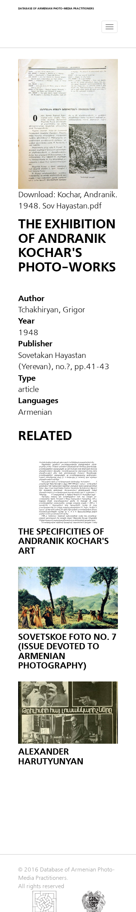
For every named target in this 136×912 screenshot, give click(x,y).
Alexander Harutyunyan (50, 757)
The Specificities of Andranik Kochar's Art (63, 541)
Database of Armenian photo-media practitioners (56, 8)
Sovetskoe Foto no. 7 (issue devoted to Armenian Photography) (67, 651)
